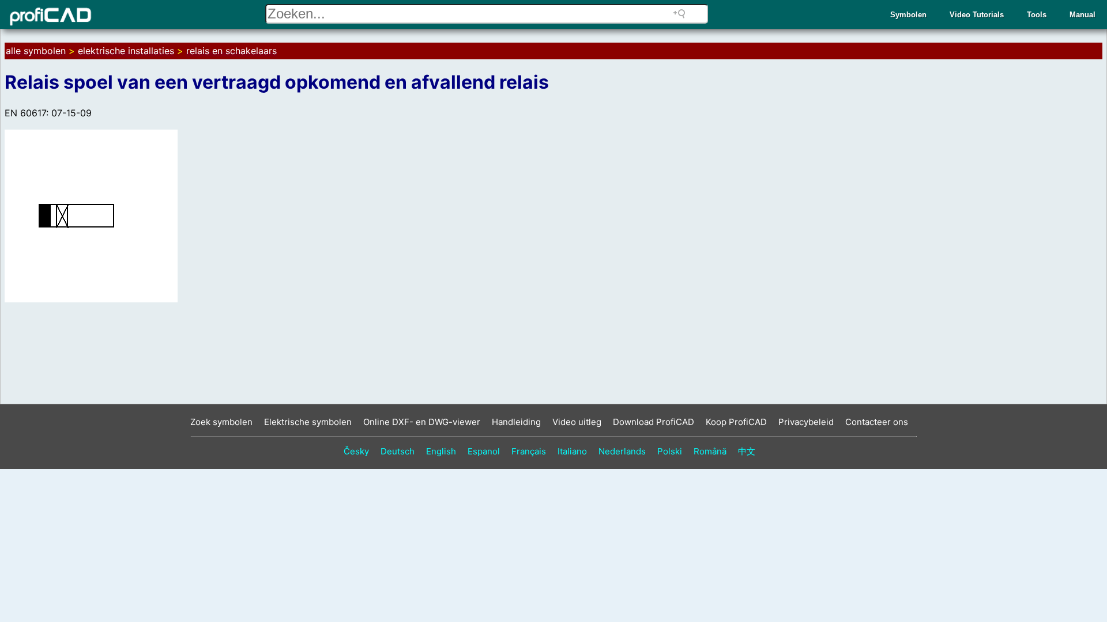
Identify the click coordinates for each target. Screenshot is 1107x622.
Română (710, 451)
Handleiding (516, 421)
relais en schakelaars (231, 50)
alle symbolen (36, 50)
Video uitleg (576, 421)
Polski (669, 451)
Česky (356, 451)
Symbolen (908, 14)
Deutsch (398, 451)
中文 (746, 451)
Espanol (484, 451)
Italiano (572, 451)
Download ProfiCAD (653, 421)
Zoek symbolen (221, 421)
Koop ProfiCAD (736, 421)
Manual (1082, 14)
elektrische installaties (126, 50)
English (441, 451)
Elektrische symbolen (308, 421)
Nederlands (622, 451)
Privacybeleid (806, 421)
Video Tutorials (977, 14)
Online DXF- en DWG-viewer (421, 421)
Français (528, 451)
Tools (1036, 14)
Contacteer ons (876, 421)
